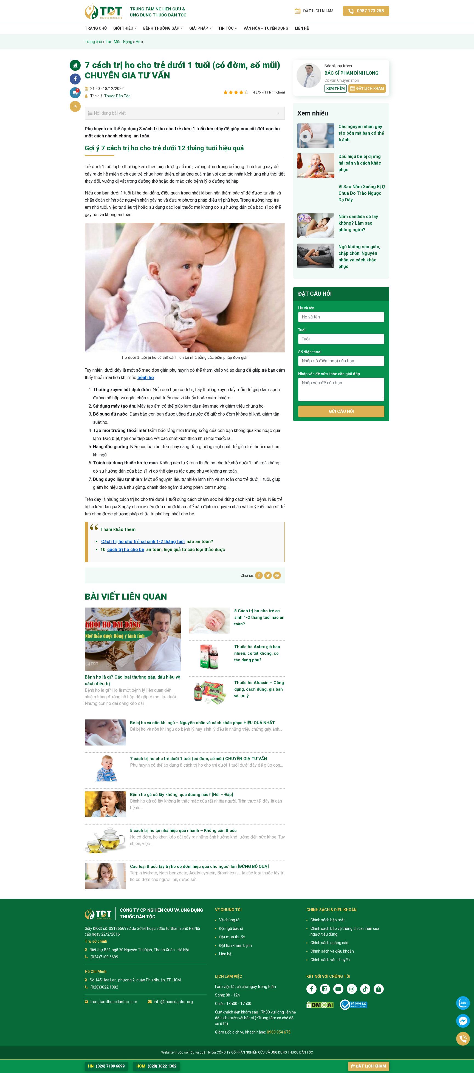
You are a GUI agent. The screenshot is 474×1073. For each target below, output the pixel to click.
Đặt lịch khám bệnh (235, 945)
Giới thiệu (123, 28)
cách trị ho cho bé (125, 549)
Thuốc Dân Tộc (116, 96)
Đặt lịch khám (370, 88)
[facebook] (311, 989)
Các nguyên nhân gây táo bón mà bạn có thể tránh (361, 133)
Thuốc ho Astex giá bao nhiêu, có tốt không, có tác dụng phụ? (257, 653)
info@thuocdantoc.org (173, 1001)
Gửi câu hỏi (341, 411)
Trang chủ (96, 28)
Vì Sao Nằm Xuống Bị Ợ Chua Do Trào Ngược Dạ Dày (361, 193)
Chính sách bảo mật (328, 920)
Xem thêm (335, 88)
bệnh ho (145, 377)
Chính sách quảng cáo (329, 943)
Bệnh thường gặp (161, 28)
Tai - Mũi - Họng (119, 41)
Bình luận (77, 90)
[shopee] (379, 989)
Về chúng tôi (229, 920)
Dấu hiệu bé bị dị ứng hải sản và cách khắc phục (359, 163)
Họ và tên (306, 308)
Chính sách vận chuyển (330, 960)
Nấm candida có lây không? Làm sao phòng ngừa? (358, 223)
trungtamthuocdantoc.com (113, 1001)
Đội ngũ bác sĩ (231, 928)
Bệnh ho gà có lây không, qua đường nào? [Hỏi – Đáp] (181, 794)
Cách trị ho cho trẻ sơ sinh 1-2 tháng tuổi (143, 541)
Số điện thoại (309, 352)
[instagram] (352, 989)
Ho (138, 41)
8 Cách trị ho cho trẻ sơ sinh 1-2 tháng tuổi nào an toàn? (259, 617)
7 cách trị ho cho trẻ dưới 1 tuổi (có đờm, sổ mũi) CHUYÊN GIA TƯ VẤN (198, 758)
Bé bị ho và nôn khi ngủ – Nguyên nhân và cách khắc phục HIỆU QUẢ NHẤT (202, 722)
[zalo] (325, 989)
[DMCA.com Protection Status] (320, 1004)
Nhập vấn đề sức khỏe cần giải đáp (329, 374)
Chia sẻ (75, 79)
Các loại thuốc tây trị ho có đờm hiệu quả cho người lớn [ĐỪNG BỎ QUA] (199, 866)
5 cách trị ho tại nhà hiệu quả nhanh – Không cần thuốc (183, 830)
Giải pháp (199, 28)
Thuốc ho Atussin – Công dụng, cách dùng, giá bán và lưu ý (259, 689)
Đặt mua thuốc (232, 937)
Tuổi (302, 330)
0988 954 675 (278, 1032)
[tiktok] (365, 989)
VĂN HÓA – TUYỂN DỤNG (266, 28)
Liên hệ (302, 28)
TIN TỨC (226, 28)
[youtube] (338, 989)
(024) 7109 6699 (106, 1066)
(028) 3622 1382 (156, 1066)
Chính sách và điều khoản (332, 951)
